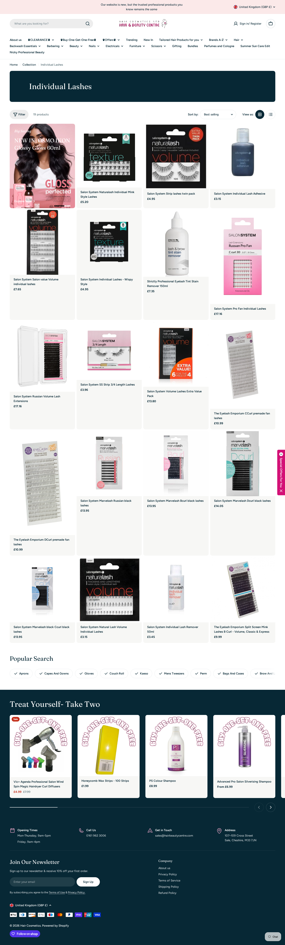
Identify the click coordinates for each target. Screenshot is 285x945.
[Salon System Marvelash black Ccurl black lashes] (42, 589)
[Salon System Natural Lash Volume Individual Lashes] (109, 589)
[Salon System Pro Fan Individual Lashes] (243, 257)
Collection (29, 64)
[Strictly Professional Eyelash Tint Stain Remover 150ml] (176, 243)
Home (14, 64)
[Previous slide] (259, 807)
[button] (281, 472)
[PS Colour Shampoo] (176, 745)
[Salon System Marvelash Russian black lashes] (109, 463)
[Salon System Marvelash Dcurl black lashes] (243, 463)
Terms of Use (57, 892)
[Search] (87, 23)
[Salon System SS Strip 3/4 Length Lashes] (109, 350)
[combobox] (51, 23)
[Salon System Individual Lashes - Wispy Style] (109, 242)
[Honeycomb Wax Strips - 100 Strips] (109, 745)
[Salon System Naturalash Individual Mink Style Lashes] (109, 155)
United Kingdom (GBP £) (255, 7)
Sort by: (193, 114)
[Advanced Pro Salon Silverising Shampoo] (244, 746)
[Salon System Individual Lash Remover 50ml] (176, 589)
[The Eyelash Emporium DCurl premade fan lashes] (42, 483)
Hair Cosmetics (30, 925)
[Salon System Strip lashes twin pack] (176, 156)
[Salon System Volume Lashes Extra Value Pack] (176, 354)
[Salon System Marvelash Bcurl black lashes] (176, 463)
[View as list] (270, 114)
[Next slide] (270, 807)
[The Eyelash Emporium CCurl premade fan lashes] (243, 365)
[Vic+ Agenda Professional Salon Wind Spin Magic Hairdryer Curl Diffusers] (41, 746)
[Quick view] (136, 132)
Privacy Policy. (76, 892)
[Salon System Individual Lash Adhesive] (243, 156)
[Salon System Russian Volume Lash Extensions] (42, 356)
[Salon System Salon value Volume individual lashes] (42, 242)
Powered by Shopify (55, 925)
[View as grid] (259, 114)
